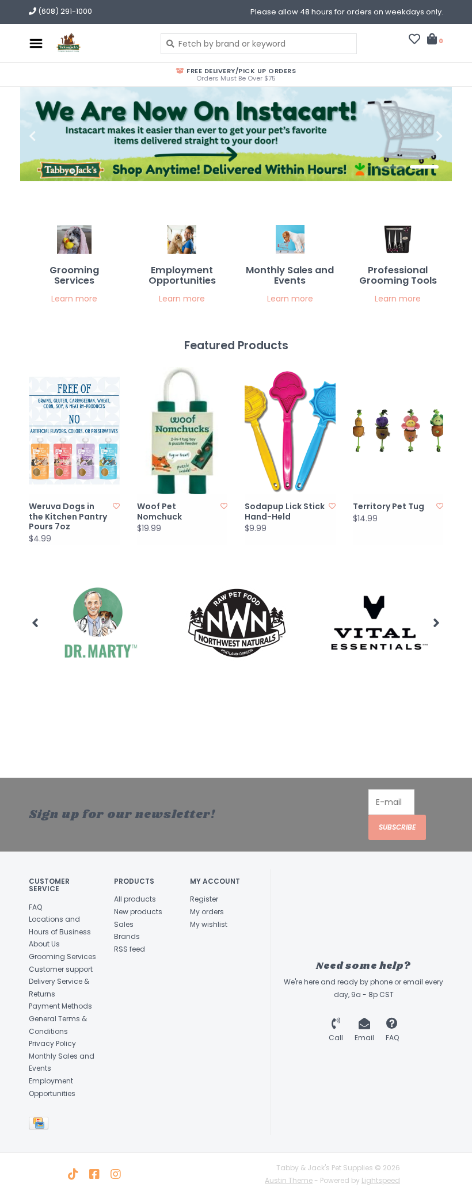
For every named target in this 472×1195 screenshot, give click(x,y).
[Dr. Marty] (68, 623)
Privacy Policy (52, 1043)
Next (414, 136)
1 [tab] (392, 167)
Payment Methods (60, 1006)
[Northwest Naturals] (206, 623)
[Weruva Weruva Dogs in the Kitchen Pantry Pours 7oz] (74, 430)
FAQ (35, 907)
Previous (57, 136)
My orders (207, 912)
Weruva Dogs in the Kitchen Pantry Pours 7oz (68, 517)
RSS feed (129, 949)
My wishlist (208, 924)
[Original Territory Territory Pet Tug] (398, 430)
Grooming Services (62, 956)
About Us (44, 944)
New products (138, 912)
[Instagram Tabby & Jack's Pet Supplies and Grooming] (115, 1174)
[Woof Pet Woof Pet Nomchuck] (182, 430)
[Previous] (35, 622)
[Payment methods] (40, 1125)
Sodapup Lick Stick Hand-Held (285, 512)
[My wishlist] (414, 40)
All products (135, 899)
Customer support (61, 969)
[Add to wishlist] (116, 506)
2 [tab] (424, 167)
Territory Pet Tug (388, 507)
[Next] (436, 622)
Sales (124, 924)
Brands (127, 936)
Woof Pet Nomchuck (159, 512)
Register (204, 899)
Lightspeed (380, 1180)
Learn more (74, 298)
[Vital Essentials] (345, 623)
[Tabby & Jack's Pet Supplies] (98, 43)
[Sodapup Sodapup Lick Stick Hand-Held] (290, 430)
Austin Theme (289, 1180)
